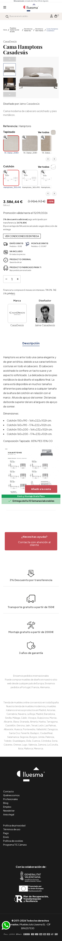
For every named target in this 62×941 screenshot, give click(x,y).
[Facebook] (17, 853)
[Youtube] (45, 853)
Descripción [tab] (31, 343)
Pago (6, 833)
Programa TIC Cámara (15, 844)
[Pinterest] (24, 853)
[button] (31, 541)
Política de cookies (13, 840)
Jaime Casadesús (29, 103)
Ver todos (43, 132)
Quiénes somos (11, 795)
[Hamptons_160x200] (49, 178)
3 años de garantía (31, 653)
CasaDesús (10, 41)
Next (9, 94)
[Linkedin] (31, 853)
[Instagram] (38, 853)
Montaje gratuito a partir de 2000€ (31, 632)
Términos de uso (11, 829)
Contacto (8, 791)
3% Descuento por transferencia (31, 580)
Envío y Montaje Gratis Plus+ (31, 496)
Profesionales (10, 799)
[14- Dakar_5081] (30, 143)
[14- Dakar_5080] (11, 143)
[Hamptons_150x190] (11, 178)
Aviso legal (8, 814)
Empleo (7, 806)
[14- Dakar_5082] (49, 143)
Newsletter (9, 810)
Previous (9, 59)
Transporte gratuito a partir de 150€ (31, 607)
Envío (6, 837)
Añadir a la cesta (41, 488)
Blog (5, 802)
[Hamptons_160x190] (30, 178)
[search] (7, 16)
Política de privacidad (14, 825)
